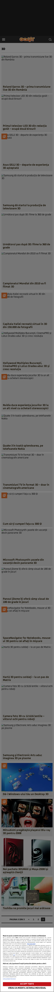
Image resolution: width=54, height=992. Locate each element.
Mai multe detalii (31, 943)
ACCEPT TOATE (27, 984)
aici (14, 954)
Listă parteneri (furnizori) (9, 979)
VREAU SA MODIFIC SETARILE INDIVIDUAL (27, 988)
